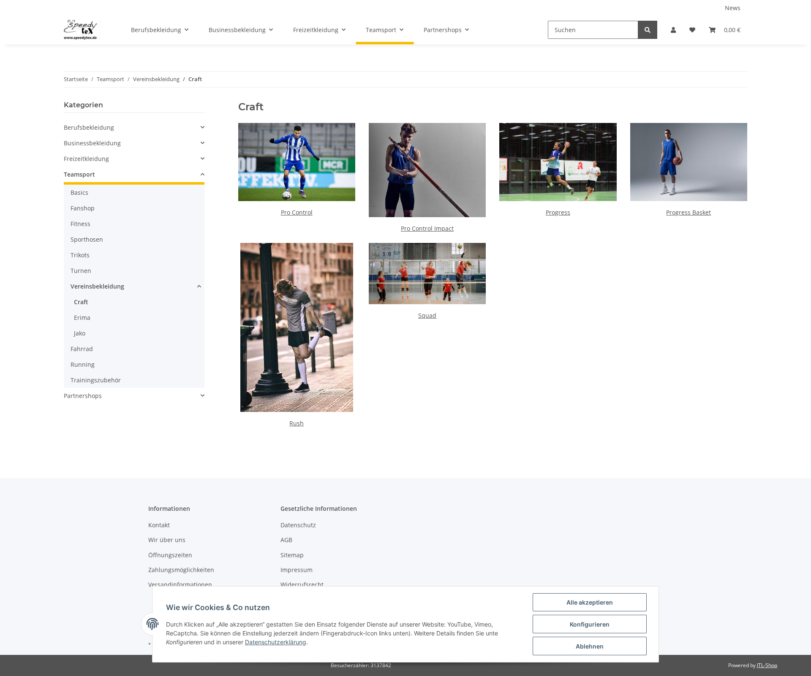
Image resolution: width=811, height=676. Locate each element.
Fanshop (83, 208)
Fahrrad (82, 349)
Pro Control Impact (427, 228)
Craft (81, 302)
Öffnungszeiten (170, 555)
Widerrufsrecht (302, 585)
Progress (558, 212)
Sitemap (292, 555)
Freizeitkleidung (86, 159)
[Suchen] (647, 30)
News (732, 8)
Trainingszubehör (96, 380)
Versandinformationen (180, 585)
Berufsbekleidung (89, 127)
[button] (673, 29)
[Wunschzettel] (692, 29)
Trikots (80, 255)
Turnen (81, 271)
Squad (427, 315)
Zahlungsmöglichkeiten (181, 570)
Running (83, 364)
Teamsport (79, 174)
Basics (79, 192)
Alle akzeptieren (589, 602)
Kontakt (159, 525)
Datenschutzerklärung (275, 642)
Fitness (80, 224)
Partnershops (83, 396)
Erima (82, 317)
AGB (286, 540)
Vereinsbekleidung (97, 286)
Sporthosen (87, 239)
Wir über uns (166, 540)
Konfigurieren (590, 624)
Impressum (296, 570)
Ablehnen (590, 646)
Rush (296, 423)
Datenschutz (298, 525)
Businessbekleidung (92, 143)
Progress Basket (688, 212)
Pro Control (297, 212)
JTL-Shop (767, 665)
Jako (79, 333)
